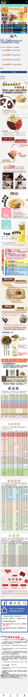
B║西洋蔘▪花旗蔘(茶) (18, 5)
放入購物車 (13, 72)
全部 (2, 5)
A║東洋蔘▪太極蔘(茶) (8, 5)
